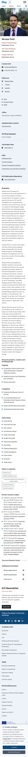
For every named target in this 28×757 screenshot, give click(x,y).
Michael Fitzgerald (9, 438)
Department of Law (8, 45)
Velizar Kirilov (8, 462)
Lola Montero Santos (10, 431)
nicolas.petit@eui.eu (10, 67)
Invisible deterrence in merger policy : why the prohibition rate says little (14, 507)
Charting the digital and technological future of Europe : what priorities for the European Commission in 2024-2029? (15, 550)
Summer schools (7, 679)
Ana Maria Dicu (6, 126)
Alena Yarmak (8, 421)
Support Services (7, 702)
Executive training (7, 673)
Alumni (4, 709)
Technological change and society (14, 409)
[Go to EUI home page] (4, 2)
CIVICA (4, 699)
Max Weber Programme (9, 650)
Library (4, 689)
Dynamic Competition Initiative (11, 165)
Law (3, 637)
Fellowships (5, 676)
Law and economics (8, 488)
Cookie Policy (7, 738)
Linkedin (7, 88)
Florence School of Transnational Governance (12, 645)
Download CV (8, 148)
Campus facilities (7, 705)
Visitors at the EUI (7, 712)
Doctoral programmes (8, 666)
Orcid (5, 99)
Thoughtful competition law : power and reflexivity (14, 523)
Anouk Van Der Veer (10, 424)
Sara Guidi (7, 459)
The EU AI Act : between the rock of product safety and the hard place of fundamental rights (15, 533)
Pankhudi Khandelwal (10, 448)
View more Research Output (11, 560)
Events (11, 6)
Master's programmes (8, 669)
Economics (5, 631)
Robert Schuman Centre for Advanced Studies (13, 655)
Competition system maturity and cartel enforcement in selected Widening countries (14, 370)
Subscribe (6, 607)
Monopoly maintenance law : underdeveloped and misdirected (14, 540)
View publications (9, 179)
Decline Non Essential (14, 752)
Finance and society (9, 382)
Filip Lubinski (8, 428)
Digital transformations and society (14, 406)
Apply (4, 6)
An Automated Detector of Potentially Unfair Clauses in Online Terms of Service (14, 400)
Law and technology (8, 485)
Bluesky (7, 91)
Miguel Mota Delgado (10, 442)
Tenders (4, 716)
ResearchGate (9, 81)
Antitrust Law (6, 472)
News (19, 6)
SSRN (5, 105)
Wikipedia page (6, 158)
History (4, 634)
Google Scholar (8, 102)
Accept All (14, 747)
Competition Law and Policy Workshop (14, 169)
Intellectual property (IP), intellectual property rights (14, 480)
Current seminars (7, 162)
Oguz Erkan (7, 445)
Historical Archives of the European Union (12, 694)
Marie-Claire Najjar (9, 435)
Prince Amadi (8, 455)
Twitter (7, 84)
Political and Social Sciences (10, 641)
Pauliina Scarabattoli (10, 452)
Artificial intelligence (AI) (9, 476)
